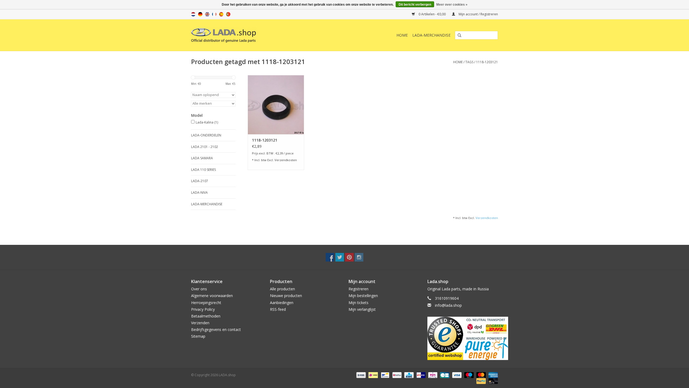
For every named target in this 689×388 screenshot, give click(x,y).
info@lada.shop (448, 305)
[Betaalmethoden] (360, 374)
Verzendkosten (286, 160)
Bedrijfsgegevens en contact (216, 329)
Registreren (358, 288)
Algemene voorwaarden (212, 295)
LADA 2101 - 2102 (204, 146)
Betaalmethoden (205, 316)
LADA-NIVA (199, 192)
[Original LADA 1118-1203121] (276, 104)
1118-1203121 (487, 62)
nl (193, 14)
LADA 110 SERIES (203, 169)
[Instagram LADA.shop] (359, 257)
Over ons (199, 288)
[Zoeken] (457, 35)
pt (228, 14)
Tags (469, 62)
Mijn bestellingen (363, 295)
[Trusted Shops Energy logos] (462, 338)
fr (214, 14)
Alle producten (282, 288)
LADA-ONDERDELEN (206, 135)
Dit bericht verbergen (415, 4)
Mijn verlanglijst (362, 309)
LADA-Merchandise (431, 35)
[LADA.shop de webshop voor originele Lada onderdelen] (251, 35)
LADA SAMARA (202, 158)
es (221, 14)
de (200, 14)
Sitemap (198, 336)
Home (402, 35)
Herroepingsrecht (206, 302)
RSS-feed (278, 309)
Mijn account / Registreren (478, 14)
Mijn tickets (358, 302)
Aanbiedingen (281, 302)
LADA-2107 (199, 181)
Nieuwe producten (286, 295)
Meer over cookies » (451, 4)
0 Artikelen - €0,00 (432, 14)
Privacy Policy (203, 309)
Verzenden (200, 322)
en (207, 14)
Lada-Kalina (207, 122)
